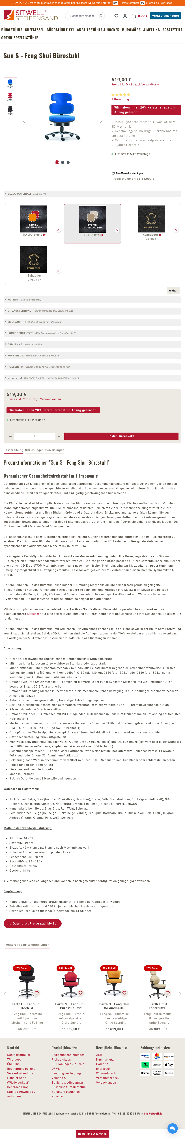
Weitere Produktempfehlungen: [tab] (27, 944)
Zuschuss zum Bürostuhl (69, 1087)
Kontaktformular (18, 1055)
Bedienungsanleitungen (68, 1055)
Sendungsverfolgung (66, 1073)
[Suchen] (100, 16)
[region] (54, 121)
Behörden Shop (18, 1087)
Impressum (104, 1068)
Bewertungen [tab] (54, 450)
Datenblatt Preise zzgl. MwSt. (35, 923)
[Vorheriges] (23, 121)
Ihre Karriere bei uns (21, 1068)
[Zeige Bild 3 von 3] (68, 162)
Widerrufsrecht (106, 1073)
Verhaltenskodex (107, 1078)
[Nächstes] (101, 121)
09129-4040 (22, 2)
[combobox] (80, 16)
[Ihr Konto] (125, 15)
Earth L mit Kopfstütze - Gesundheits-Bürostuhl (158, 1006)
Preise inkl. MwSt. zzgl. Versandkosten (135, 84)
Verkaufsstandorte (165, 15)
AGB (99, 1055)
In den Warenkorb (121, 436)
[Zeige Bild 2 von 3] (62, 162)
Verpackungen (106, 1082)
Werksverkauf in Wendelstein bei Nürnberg (60, 2)
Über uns (13, 1064)
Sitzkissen (34, 614)
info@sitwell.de (153, 1113)
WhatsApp (14, 1059)
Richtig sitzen (61, 1059)
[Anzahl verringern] (10, 436)
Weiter (173, 290)
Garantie (102, 1064)
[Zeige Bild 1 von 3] (56, 162)
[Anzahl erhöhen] (59, 436)
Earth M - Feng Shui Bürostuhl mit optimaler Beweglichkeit (71, 1006)
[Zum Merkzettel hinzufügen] (36, 993)
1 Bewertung (120, 99)
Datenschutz (105, 1059)
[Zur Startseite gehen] (31, 15)
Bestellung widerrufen (92, 1134)
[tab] (13, 450)
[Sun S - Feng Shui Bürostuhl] (62, 116)
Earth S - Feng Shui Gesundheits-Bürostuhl (114, 1006)
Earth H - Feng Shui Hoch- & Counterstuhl (27, 1006)
